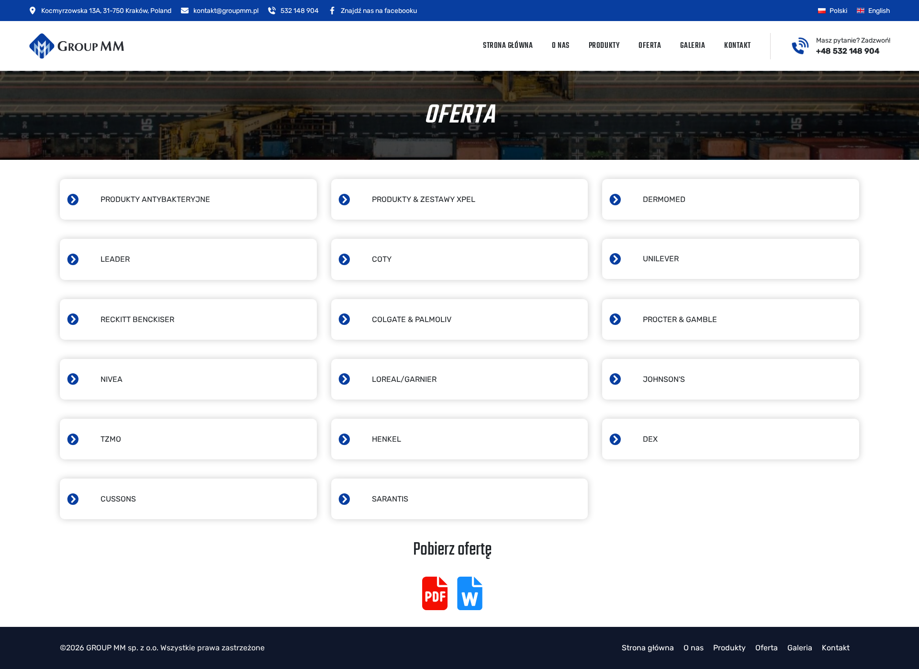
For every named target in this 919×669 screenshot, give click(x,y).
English (879, 11)
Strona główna (508, 46)
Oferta (650, 46)
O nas (561, 46)
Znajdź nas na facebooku (379, 11)
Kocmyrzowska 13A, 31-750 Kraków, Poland (106, 11)
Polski (838, 11)
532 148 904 (299, 11)
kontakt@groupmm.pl (225, 11)
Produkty (604, 46)
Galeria (692, 46)
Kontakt (737, 46)
